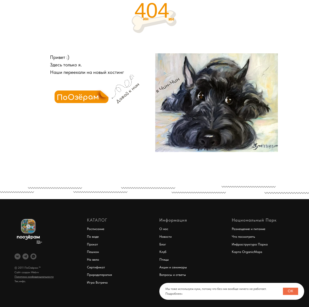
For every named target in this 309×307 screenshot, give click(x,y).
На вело (93, 259)
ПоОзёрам (78, 97)
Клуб (162, 252)
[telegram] (25, 256)
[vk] (17, 256)
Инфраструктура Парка (250, 244)
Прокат (92, 244)
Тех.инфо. (20, 281)
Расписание (95, 229)
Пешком (93, 252)
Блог (162, 244)
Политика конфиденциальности (34, 276)
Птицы (164, 259)
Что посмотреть (243, 236)
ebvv (36, 272)
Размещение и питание (248, 229)
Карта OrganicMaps (247, 252)
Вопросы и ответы (172, 275)
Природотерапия (99, 275)
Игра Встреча (97, 282)
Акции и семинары (173, 267)
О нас (163, 229)
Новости (165, 236)
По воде (93, 236)
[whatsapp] (33, 256)
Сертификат (96, 267)
